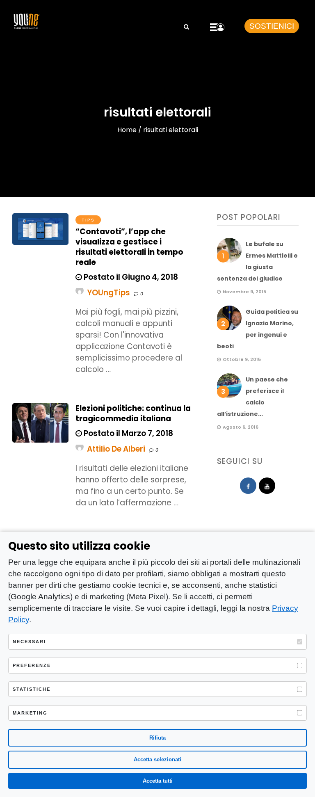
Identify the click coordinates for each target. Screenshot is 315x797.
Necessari (29, 641)
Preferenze (32, 665)
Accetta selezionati (157, 759)
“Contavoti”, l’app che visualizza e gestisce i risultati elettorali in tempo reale (129, 247)
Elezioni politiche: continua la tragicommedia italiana (133, 413)
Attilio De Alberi (116, 448)
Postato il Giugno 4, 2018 (130, 277)
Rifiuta (157, 738)
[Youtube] (267, 485)
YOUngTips (108, 292)
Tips (88, 220)
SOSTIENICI (271, 26)
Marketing (30, 712)
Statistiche (31, 689)
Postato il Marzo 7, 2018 (127, 433)
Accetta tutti (158, 781)
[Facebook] (248, 485)
